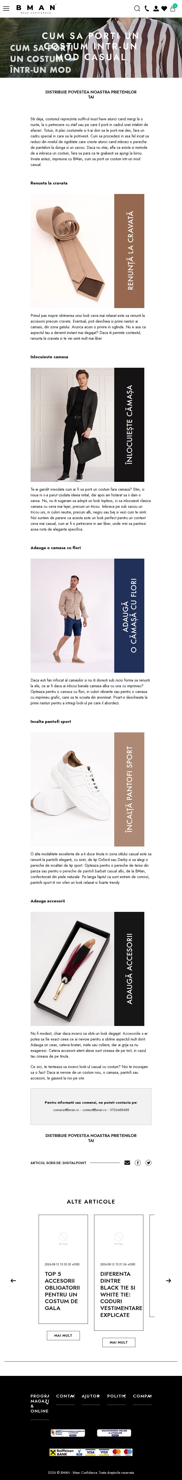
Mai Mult (63, 1335)
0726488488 (119, 1110)
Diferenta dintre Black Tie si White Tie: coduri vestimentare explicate (121, 1294)
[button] (14, 1282)
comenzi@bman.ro (66, 1110)
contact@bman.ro (94, 1110)
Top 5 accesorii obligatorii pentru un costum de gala (62, 1291)
